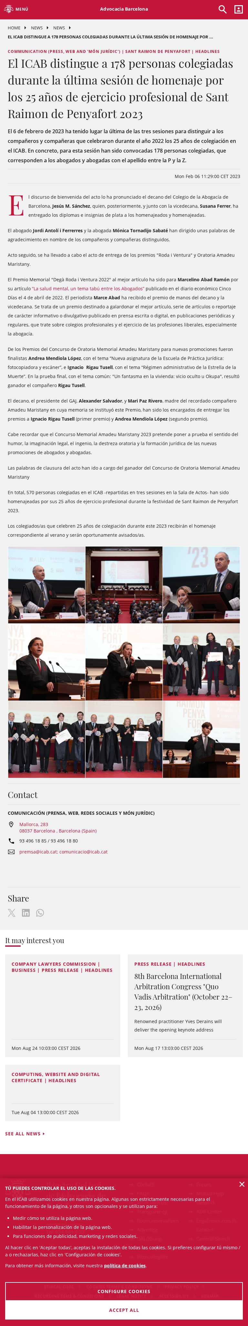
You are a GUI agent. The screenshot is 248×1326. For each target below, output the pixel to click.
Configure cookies (124, 1291)
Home (14, 28)
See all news (23, 1134)
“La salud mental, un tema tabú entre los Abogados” (88, 288)
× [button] (242, 1184)
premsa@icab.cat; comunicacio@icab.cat (63, 852)
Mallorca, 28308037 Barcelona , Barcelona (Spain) (58, 827)
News (37, 28)
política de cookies (125, 1265)
